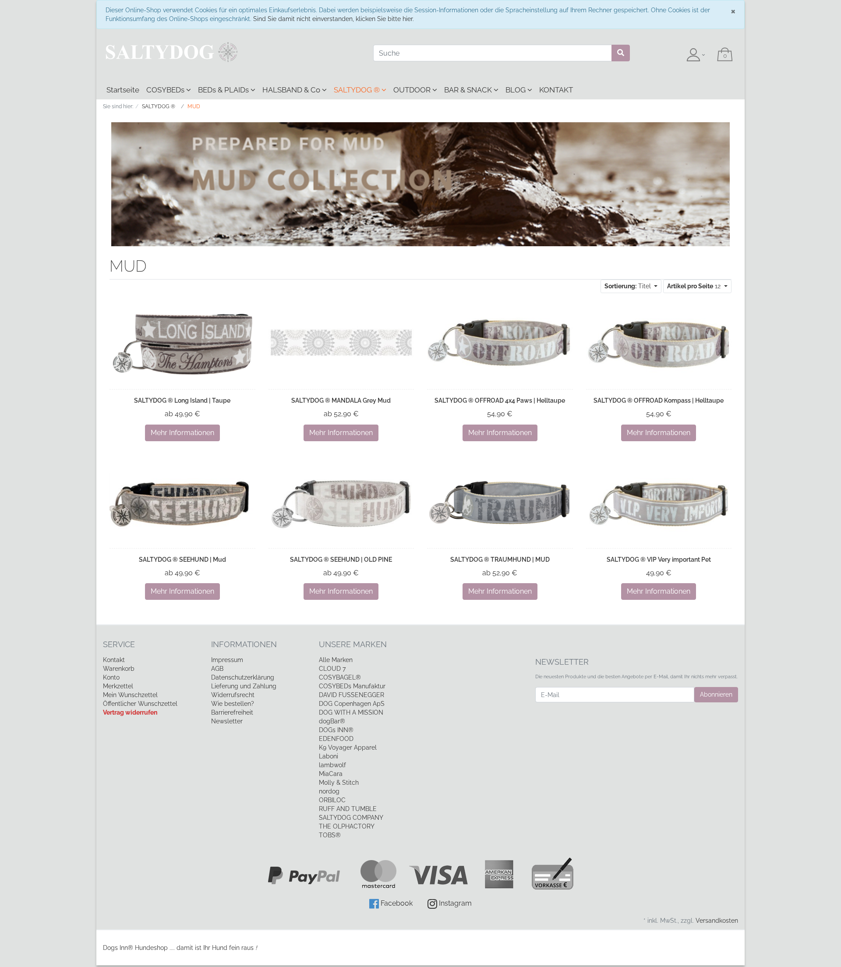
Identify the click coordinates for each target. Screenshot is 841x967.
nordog (329, 791)
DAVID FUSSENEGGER (351, 694)
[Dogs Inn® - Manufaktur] (231, 52)
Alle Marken (336, 659)
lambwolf (332, 765)
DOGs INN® (336, 729)
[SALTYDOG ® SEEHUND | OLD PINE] (341, 503)
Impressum (227, 659)
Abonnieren (716, 694)
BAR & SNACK (469, 89)
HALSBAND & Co (292, 89)
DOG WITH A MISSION (351, 712)
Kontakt (114, 659)
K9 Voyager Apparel (348, 747)
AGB (217, 668)
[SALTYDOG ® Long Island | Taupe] (182, 345)
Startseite (122, 89)
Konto (111, 677)
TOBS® (330, 835)
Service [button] (119, 644)
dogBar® (332, 721)
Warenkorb (118, 668)
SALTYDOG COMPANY (351, 817)
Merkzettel (118, 686)
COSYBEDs (166, 89)
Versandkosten (717, 920)
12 (694, 286)
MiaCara (331, 773)
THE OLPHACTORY (347, 826)
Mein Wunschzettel (130, 694)
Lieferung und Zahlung (243, 686)
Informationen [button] (244, 644)
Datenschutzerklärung (242, 677)
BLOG (516, 89)
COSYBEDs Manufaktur (352, 686)
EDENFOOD (336, 738)
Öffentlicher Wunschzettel (140, 703)
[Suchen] (620, 53)
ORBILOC (332, 800)
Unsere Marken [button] (353, 644)
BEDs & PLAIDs (224, 89)
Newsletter (227, 721)
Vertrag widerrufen (130, 712)
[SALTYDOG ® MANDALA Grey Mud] (341, 344)
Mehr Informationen (182, 433)
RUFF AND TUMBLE (348, 808)
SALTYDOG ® (358, 89)
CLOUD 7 (332, 668)
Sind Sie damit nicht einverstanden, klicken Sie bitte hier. (333, 18)
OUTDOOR (412, 89)
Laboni (328, 756)
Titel (628, 286)
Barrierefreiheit (232, 712)
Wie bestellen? (232, 703)
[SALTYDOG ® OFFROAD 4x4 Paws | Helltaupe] (500, 344)
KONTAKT (556, 89)
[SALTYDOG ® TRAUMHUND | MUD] (500, 503)
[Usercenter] (695, 55)
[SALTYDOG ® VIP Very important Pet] (659, 503)
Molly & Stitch (339, 782)
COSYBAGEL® (340, 677)
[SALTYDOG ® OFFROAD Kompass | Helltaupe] (659, 344)
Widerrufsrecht (232, 694)
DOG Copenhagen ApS (352, 703)
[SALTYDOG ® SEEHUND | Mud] (182, 504)
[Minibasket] (725, 55)
